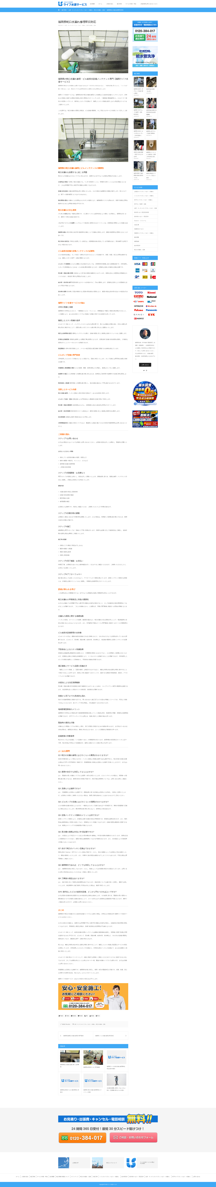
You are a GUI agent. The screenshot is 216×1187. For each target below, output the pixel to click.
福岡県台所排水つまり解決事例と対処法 (69, 1091)
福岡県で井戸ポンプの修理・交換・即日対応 (138, 112)
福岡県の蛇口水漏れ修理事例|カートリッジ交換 (92, 1091)
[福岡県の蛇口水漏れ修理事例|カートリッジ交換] (93, 1081)
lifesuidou (68, 1024)
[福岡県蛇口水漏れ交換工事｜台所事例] (70, 1056)
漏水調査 (136, 237)
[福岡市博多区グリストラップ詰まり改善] (151, 166)
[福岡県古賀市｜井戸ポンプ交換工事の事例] (139, 82)
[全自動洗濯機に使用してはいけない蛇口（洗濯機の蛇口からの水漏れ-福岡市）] (116, 1080)
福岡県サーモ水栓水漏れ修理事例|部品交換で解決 (116, 1067)
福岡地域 (136, 241)
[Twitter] (144, 369)
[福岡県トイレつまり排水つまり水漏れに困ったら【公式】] (72, 4)
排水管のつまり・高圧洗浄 (141, 216)
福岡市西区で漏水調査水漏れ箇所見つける (138, 175)
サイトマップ (74, 1176)
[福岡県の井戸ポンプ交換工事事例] (151, 124)
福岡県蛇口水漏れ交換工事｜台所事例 (69, 1066)
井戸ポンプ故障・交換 (140, 204)
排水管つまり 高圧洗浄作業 (141, 212)
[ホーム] (58, 10)
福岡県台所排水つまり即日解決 (91, 1067)
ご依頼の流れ (109, 4)
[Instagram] (146, 369)
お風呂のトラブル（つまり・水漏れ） (144, 191)
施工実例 (119, 4)
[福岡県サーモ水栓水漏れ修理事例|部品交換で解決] (116, 1057)
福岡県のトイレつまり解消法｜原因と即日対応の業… (151, 154)
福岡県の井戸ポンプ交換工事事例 (151, 132)
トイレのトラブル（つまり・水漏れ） (144, 195)
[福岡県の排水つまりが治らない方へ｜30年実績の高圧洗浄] (139, 124)
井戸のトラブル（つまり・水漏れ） (143, 200)
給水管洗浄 (137, 245)
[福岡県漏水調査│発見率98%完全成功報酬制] (151, 103)
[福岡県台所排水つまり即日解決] (93, 1057)
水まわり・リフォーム (140, 220)
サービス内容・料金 (131, 4)
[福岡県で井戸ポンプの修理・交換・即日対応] (139, 103)
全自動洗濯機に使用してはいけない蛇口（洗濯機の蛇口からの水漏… (116, 1089)
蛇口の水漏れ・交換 (91, 25)
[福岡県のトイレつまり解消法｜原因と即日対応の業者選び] (151, 145)
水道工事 (136, 225)
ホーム (100, 4)
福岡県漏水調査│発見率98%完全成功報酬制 (151, 112)
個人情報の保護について (62, 1176)
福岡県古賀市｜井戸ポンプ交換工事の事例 (138, 91)
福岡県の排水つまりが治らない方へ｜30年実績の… (138, 133)
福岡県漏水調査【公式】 (150, 90)
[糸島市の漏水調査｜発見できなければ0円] (139, 145)
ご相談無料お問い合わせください (149, 4)
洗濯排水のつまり (139, 229)
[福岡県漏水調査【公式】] (151, 82)
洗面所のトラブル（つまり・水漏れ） (144, 233)
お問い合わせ (145, 365)
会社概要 (92, 4)
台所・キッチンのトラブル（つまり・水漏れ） (75, 25)
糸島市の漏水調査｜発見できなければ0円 (138, 154)
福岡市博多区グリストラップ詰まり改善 (151, 175)
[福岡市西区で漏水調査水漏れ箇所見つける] (139, 166)
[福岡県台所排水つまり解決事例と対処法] (70, 1081)
